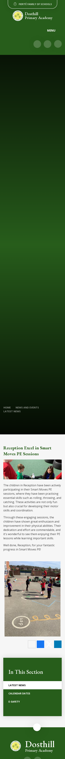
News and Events (27, 407)
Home (7, 407)
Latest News (12, 411)
